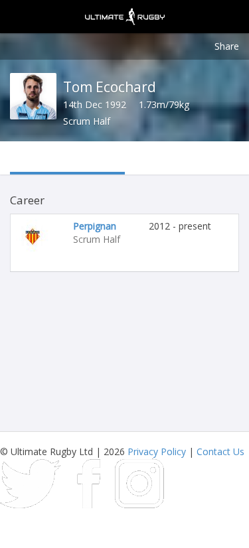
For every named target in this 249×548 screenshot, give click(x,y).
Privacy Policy (156, 451)
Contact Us (220, 451)
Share (226, 46)
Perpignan (94, 226)
